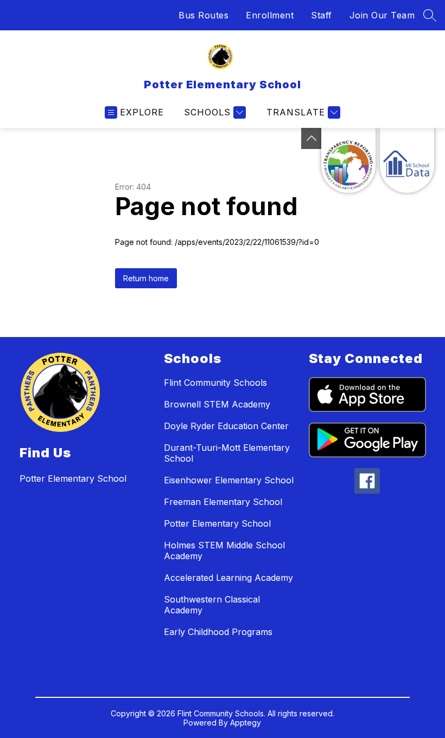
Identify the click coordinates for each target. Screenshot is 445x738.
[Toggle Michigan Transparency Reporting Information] (311, 138)
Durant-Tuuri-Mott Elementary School (227, 453)
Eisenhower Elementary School (229, 480)
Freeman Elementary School (223, 501)
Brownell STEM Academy (217, 404)
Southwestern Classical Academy (212, 605)
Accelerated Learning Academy (228, 577)
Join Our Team (382, 15)
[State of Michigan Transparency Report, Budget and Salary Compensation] (348, 160)
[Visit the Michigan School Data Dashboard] (407, 160)
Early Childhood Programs (218, 631)
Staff (321, 15)
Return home (146, 278)
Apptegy (245, 722)
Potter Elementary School (217, 523)
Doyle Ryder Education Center (226, 425)
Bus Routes (203, 15)
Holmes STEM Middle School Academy (224, 550)
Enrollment (270, 15)
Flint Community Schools (215, 382)
